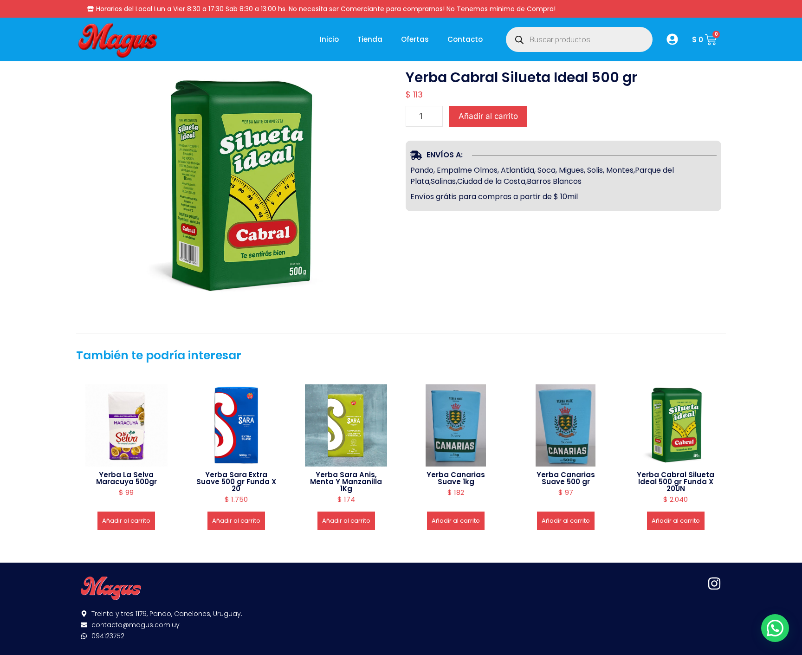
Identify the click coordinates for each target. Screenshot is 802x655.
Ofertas (415, 39)
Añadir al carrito (488, 116)
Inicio (329, 39)
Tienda (369, 39)
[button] (775, 628)
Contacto (465, 39)
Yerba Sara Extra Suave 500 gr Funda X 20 (236, 481)
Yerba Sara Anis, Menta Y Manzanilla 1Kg (346, 481)
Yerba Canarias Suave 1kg (456, 478)
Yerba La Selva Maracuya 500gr (126, 478)
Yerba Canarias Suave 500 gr (566, 478)
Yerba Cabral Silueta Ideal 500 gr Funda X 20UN (675, 481)
